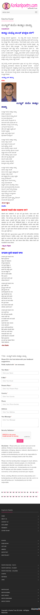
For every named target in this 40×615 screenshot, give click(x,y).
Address (4, 409)
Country (4, 393)
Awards (3, 549)
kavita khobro (5, 592)
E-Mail (3, 378)
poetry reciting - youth (8, 565)
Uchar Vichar (5, 530)
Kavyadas (4, 576)
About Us (4, 519)
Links (2, 579)
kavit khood (5, 595)
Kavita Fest (4, 552)
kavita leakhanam (6, 598)
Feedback (4, 527)
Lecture (3, 546)
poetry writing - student (9, 568)
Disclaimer (4, 524)
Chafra (3, 573)
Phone (3, 401)
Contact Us (4, 522)
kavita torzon (5, 601)
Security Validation (8, 430)
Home (3, 516)
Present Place (6, 385)
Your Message (6, 417)
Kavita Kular (5, 589)
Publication (4, 543)
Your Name (5, 370)
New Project (5, 555)
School (3, 540)
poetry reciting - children (9, 571)
